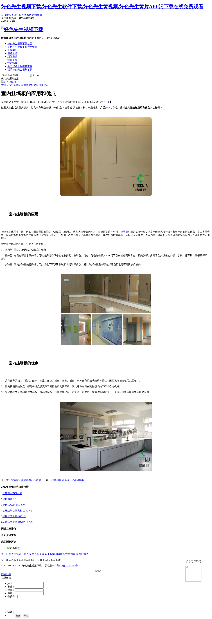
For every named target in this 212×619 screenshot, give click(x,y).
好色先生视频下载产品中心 (22, 46)
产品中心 (31, 554)
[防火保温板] (8, 82)
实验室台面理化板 (12, 493)
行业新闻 (14, 85)
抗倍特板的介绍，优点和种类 (67, 480)
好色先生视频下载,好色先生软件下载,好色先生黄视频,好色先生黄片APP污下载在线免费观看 (102, 6)
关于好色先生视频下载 (19, 66)
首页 (3, 85)
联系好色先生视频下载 (19, 69)
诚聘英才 (63, 554)
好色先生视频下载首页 (19, 43)
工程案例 (12, 50)
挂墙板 (124, 231)
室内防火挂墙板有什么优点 (26, 480)
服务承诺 (12, 53)
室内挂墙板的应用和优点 (34, 85)
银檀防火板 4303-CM (13, 505)
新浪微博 (6, 15)
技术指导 (12, 63)
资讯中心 (16, 15)
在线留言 (27, 15)
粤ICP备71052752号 (67, 565)
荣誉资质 (12, 59)
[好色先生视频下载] (22, 29)
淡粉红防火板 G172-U (14, 516)
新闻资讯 (12, 56)
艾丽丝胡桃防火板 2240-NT (17, 510)
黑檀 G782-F (9, 499)
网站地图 (37, 15)
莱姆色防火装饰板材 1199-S (17, 522)
